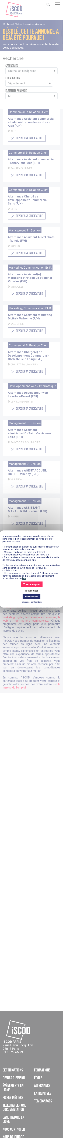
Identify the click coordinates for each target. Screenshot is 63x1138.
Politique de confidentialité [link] (31, 602)
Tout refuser (31, 590)
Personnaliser (31, 596)
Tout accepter (31, 584)
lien (24, 578)
